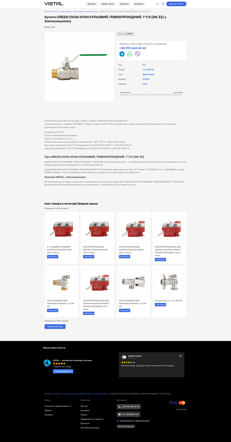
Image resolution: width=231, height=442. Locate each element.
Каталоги (49, 415)
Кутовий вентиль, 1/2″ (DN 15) (168, 300)
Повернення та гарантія (92, 419)
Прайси (48, 410)
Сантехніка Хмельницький (57, 406)
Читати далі (52, 257)
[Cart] (163, 4)
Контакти (85, 423)
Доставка (85, 410)
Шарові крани (66, 11)
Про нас (84, 406)
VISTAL (54, 3)
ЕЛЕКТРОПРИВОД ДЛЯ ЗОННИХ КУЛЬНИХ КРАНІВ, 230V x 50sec (95, 250)
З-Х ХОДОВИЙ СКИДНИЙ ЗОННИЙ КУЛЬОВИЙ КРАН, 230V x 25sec (59, 250)
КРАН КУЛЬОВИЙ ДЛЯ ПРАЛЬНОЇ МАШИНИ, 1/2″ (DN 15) (60, 303)
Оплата (84, 415)
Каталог (56, 11)
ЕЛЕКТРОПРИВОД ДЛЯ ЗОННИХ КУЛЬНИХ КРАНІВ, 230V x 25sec (131, 250)
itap (53, 27)
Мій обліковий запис (90, 428)
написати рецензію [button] (63, 371)
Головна (48, 11)
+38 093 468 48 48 (132, 48)
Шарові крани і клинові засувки (85, 11)
